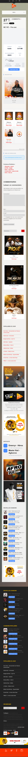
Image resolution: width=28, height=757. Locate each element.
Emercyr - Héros (16, 445)
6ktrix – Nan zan (8, 172)
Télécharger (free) (14, 69)
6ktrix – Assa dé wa (9, 169)
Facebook (10, 730)
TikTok (14, 730)
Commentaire (7, 193)
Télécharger (9, 125)
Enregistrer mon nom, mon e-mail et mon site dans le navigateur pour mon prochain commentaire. (13, 218)
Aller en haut (21, 149)
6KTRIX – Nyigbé (8, 168)
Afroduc (5, 721)
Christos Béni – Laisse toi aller (11, 171)
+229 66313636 (20, 727)
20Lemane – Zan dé (9, 166)
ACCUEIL (15, 12)
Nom (5, 209)
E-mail (5, 213)
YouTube (5, 730)
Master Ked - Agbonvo (14, 451)
